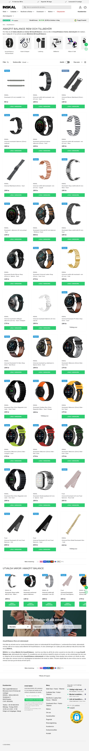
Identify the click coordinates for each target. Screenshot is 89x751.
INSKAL (8, 744)
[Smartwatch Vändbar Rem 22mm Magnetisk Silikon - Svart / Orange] (44, 391)
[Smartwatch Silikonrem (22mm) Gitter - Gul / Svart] (73, 391)
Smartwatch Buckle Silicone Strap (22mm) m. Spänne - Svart (13, 275)
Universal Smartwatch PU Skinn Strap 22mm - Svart (72, 319)
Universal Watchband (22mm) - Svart (14, 186)
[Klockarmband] (9, 42)
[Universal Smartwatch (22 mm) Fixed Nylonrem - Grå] (15, 524)
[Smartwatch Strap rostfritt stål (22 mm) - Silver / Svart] (73, 169)
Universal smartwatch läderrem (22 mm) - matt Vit (44, 319)
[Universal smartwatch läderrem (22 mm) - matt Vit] (44, 302)
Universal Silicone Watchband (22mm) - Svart (72, 98)
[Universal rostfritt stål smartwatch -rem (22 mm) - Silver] (73, 125)
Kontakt (48, 733)
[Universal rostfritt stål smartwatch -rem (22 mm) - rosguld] (44, 169)
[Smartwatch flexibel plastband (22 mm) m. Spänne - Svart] (44, 479)
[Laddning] (40, 42)
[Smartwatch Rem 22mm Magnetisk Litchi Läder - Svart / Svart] (15, 391)
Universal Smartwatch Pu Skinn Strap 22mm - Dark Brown (14, 364)
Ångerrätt (49, 719)
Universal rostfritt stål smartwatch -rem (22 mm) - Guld (72, 275)
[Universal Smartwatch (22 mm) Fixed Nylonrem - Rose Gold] (73, 479)
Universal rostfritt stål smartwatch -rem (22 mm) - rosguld (43, 186)
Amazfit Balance (10, 24)
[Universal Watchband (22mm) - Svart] (15, 169)
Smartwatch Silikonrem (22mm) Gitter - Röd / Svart (43, 452)
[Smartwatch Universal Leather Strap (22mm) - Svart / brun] (44, 258)
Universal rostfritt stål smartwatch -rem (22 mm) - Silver (72, 142)
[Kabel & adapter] (24, 42)
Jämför (62, 62)
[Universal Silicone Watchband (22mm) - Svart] (73, 81)
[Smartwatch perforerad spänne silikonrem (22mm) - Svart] (44, 125)
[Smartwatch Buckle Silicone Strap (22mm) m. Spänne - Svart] (15, 258)
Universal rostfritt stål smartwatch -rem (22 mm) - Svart (43, 98)
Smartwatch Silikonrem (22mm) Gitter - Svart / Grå (72, 364)
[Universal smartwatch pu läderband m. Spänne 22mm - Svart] (44, 347)
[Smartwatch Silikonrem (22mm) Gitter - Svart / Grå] (73, 347)
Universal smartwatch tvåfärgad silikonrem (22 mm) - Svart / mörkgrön (14, 319)
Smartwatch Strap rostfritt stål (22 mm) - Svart (73, 231)
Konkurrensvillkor (51, 730)
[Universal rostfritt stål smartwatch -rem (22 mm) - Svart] (44, 81)
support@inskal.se (12, 689)
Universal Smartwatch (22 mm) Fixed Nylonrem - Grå (14, 541)
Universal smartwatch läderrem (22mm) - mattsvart (15, 142)
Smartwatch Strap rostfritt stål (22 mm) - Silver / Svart (73, 186)
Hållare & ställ (72, 51)
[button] (85, 7)
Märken (48, 709)
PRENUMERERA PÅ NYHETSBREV (34, 700)
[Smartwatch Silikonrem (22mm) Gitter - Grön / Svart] (73, 435)
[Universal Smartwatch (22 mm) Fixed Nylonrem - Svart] (44, 524)
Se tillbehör (69, 627)
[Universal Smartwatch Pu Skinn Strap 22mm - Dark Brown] (15, 347)
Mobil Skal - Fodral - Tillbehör (55, 689)
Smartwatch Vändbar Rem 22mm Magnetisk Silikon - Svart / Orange (42, 408)
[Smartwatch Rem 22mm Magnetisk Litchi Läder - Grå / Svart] (15, 479)
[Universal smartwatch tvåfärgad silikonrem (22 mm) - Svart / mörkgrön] (15, 302)
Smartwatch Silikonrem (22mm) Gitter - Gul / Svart (72, 408)
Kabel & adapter (25, 51)
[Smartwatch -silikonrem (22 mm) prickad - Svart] (15, 214)
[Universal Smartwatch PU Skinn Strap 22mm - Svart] (73, 302)
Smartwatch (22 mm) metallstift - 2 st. (14, 97)
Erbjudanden (61, 11)
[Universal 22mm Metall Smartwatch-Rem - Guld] (73, 524)
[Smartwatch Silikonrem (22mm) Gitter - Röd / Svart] (44, 435)
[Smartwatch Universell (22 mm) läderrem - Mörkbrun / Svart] (44, 214)
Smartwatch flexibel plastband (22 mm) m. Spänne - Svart (43, 496)
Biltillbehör (56, 51)
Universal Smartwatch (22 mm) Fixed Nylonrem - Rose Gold (72, 496)
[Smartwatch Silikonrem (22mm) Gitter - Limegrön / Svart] (15, 435)
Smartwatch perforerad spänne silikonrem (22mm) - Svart (41, 142)
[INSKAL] (9, 7)
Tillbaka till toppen (44, 676)
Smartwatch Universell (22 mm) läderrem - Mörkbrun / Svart (44, 231)
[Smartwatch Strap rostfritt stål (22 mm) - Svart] (73, 214)
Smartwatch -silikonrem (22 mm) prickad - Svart (15, 231)
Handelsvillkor (50, 716)
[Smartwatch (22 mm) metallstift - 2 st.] (15, 81)
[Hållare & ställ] (71, 42)
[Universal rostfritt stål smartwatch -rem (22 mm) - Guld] (73, 258)
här (32, 709)
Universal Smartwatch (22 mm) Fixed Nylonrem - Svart (43, 541)
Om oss (48, 712)
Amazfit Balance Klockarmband (9, 52)
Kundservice (82, 11)
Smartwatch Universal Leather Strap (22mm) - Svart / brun (43, 275)
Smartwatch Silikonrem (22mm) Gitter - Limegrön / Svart (15, 452)
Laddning (40, 51)
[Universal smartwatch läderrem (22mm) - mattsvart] (15, 125)
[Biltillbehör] (56, 42)
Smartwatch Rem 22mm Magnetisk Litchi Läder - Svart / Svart (15, 408)
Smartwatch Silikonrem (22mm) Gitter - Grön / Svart (72, 452)
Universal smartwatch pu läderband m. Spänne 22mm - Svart (43, 364)
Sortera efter (17, 62)
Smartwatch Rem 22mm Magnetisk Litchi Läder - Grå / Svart (15, 496)
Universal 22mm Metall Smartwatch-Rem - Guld (73, 541)
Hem (4, 24)
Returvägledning (51, 723)
